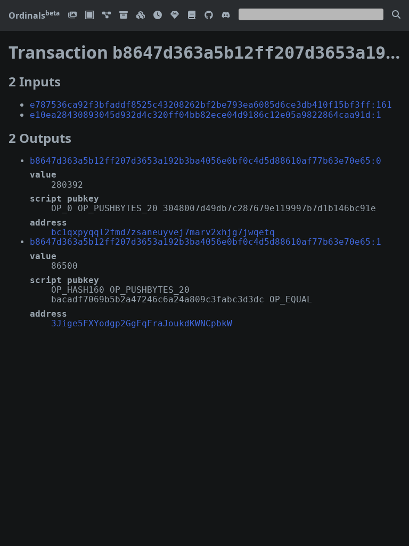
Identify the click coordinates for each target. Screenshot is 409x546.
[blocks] (140, 16)
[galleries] (123, 16)
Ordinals (34, 15)
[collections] (106, 16)
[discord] (226, 16)
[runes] (89, 16)
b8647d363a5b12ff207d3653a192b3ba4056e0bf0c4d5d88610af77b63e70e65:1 (205, 242)
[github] (208, 16)
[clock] (157, 16)
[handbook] (191, 16)
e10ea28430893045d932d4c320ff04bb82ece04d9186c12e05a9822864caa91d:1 (205, 115)
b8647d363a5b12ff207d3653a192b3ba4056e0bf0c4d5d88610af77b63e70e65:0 (205, 161)
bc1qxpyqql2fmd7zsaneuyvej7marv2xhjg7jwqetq (163, 232)
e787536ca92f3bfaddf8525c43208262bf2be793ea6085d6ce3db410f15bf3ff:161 (211, 105)
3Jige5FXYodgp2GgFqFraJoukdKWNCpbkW (141, 323)
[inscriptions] (72, 16)
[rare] (174, 16)
